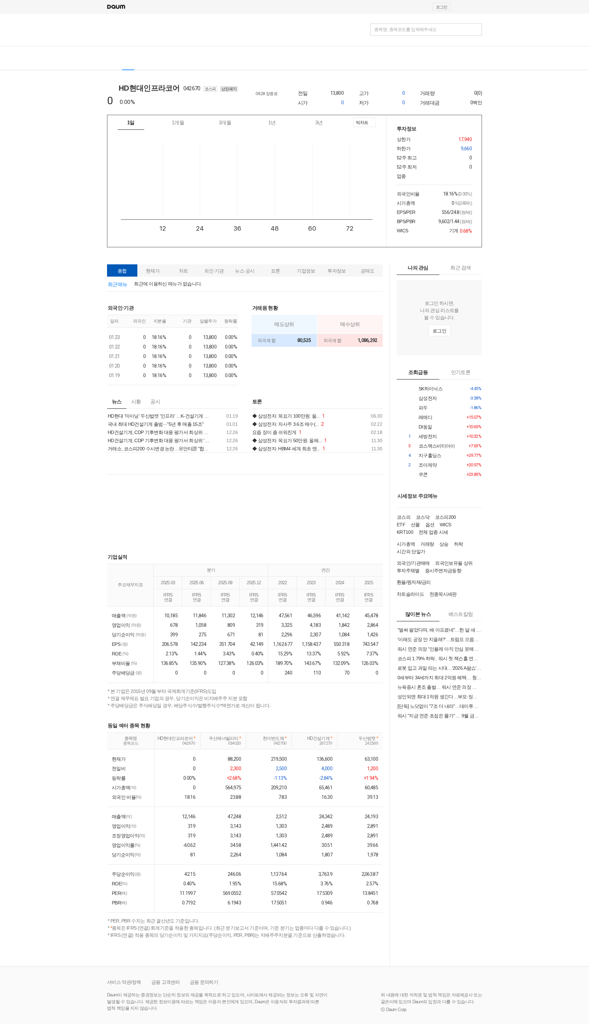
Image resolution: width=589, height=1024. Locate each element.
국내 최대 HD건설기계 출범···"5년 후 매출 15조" (155, 424)
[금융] (115, 29)
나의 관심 (418, 267)
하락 (458, 544)
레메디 (428, 417)
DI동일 (428, 427)
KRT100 (405, 532)
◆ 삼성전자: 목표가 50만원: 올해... (289, 440)
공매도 (367, 271)
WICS (445, 524)
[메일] (462, 7)
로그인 (441, 7)
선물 (415, 524)
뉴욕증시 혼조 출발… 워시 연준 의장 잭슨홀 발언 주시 (439, 687)
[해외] (147, 58)
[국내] (128, 58)
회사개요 (270, 103)
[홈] (113, 58)
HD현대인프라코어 (153, 88)
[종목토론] (214, 58)
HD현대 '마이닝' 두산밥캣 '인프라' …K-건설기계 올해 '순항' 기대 (160, 416)
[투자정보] (190, 58)
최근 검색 (460, 267)
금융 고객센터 (165, 982)
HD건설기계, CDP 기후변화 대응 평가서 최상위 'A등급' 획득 (160, 440)
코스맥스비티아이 (428, 446)
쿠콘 (428, 475)
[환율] (261, 58)
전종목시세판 (443, 594)
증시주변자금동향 (443, 570)
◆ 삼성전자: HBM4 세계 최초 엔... (288, 448)
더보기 (236, 307)
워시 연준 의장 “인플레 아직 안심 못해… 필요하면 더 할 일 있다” (439, 649)
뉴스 (117, 401)
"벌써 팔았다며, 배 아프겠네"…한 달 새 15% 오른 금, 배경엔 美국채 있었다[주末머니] (439, 630)
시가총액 (406, 544)
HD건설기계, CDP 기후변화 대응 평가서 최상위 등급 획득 (160, 432)
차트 (183, 271)
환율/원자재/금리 (414, 582)
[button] (479, 7)
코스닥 (422, 517)
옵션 (430, 524)
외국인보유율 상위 (453, 563)
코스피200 (445, 517)
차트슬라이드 (410, 594)
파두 (428, 408)
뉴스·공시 (245, 271)
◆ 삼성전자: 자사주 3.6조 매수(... (288, 424)
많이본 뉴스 (418, 614)
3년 (319, 122)
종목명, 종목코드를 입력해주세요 (405, 29)
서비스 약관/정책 (124, 982)
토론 (275, 271)
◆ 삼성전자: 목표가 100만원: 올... (288, 416)
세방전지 (428, 436)
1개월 (178, 122)
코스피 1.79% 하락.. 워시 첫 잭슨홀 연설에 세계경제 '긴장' (439, 658)
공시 (155, 401)
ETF (401, 524)
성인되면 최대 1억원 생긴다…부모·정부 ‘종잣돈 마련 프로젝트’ (439, 696)
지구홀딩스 (428, 456)
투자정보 (337, 271)
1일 (131, 122)
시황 (136, 401)
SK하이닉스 (428, 389)
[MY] (233, 58)
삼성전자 (428, 398)
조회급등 (418, 372)
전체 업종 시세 (433, 532)
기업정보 (306, 271)
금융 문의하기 (204, 982)
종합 (122, 271)
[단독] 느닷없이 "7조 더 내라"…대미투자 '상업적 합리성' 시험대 (439, 706)
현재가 (153, 271)
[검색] (476, 29)
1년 (272, 122)
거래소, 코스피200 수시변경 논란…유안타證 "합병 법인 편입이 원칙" (160, 448)
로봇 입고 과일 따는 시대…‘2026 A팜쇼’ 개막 (439, 668)
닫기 (294, 249)
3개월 (225, 122)
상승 (444, 544)
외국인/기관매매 (413, 563)
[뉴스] (166, 58)
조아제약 (428, 465)
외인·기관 (214, 271)
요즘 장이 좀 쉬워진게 (276, 432)
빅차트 (361, 123)
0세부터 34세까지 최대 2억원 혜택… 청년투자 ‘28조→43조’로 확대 (439, 677)
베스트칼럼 (461, 614)
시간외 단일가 (411, 551)
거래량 (427, 544)
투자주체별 (408, 570)
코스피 (403, 517)
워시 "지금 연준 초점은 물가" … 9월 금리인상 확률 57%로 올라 (439, 715)
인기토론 (460, 372)
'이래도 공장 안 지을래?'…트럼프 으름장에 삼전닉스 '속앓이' (439, 639)
